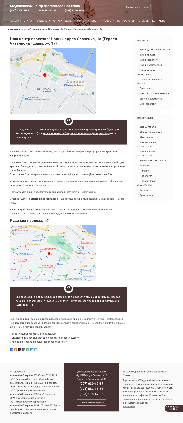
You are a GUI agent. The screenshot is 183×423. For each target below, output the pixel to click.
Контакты (159, 21)
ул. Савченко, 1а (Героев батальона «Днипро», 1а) (76, 133)
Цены (68, 21)
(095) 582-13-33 (46, 10)
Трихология (146, 195)
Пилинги (144, 170)
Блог (94, 21)
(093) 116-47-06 (74, 10)
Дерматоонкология (151, 132)
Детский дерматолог (151, 98)
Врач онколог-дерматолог (154, 93)
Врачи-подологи (149, 59)
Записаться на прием (137, 7)
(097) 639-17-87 (19, 10)
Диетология (146, 137)
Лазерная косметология (153, 160)
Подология (146, 175)
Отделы (42, 21)
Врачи (28, 21)
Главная (15, 21)
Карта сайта (129, 406)
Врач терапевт (148, 103)
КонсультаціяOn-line (173, 407)
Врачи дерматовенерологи (155, 49)
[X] (19, 349)
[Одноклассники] (15, 349)
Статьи (81, 21)
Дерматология (148, 126)
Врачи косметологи (151, 64)
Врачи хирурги (148, 54)
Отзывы (144, 21)
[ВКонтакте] (11, 349)
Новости (109, 21)
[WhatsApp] (27, 349)
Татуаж (144, 190)
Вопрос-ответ (126, 21)
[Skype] (31, 349)
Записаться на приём (92, 402)
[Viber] (23, 349)
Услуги (57, 21)
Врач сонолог (147, 88)
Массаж (144, 165)
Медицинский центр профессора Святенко (45, 6)
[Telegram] (35, 349)
